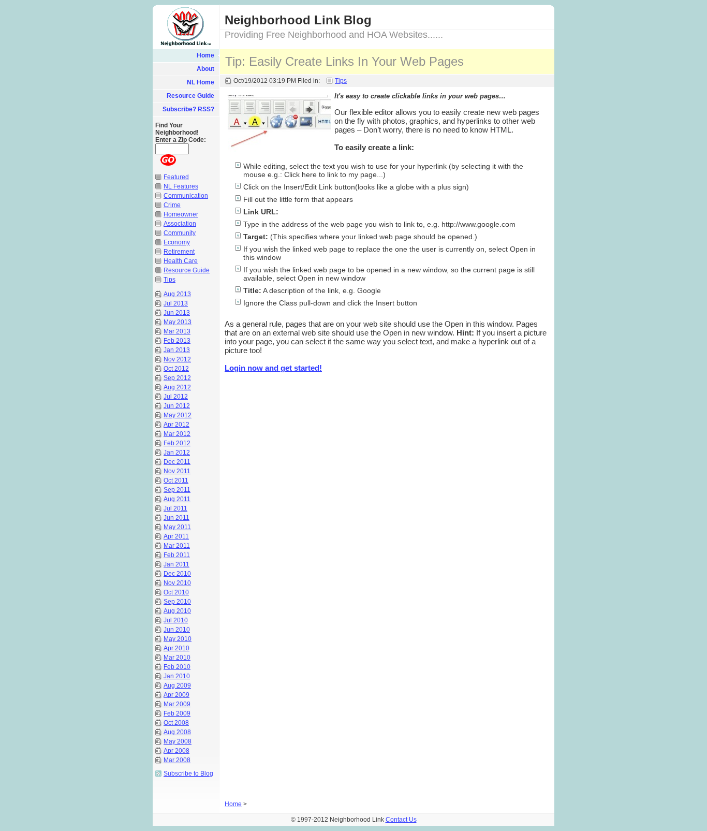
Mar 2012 (177, 434)
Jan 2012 (177, 452)
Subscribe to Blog (188, 773)
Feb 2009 (177, 713)
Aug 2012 (177, 387)
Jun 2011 (176, 517)
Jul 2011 (175, 508)
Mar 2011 (177, 545)
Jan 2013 (177, 350)
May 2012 (178, 415)
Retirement (179, 251)
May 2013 (178, 322)
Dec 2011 (177, 461)
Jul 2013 (176, 303)
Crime (172, 205)
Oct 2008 (176, 722)
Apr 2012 (176, 424)
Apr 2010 (176, 648)
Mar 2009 (177, 704)
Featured (176, 177)
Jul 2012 (176, 396)
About (205, 68)
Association (180, 223)
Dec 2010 (177, 573)
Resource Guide (190, 95)
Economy (177, 242)
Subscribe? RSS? (188, 109)
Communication (186, 195)
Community (180, 233)
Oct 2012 (176, 368)
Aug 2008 (177, 732)
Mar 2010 (177, 657)
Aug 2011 (177, 499)
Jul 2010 (176, 620)
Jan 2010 (177, 676)
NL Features (181, 186)
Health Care (181, 261)
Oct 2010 (176, 592)
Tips (341, 80)
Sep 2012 (177, 378)
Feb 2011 (177, 555)
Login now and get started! (273, 367)
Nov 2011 (177, 471)
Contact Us (401, 819)
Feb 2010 (177, 666)
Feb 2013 (177, 340)
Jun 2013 (177, 312)
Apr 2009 (176, 694)
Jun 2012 (177, 406)
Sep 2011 (177, 489)
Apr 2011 (176, 536)
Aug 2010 (177, 611)
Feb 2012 (177, 443)
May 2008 (178, 741)
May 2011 (177, 527)
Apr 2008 (176, 750)
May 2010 (178, 639)
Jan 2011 (176, 564)
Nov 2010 (177, 583)
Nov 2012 (177, 359)
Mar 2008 (177, 760)
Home (205, 55)
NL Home (200, 82)
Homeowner (181, 214)
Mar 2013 (177, 331)
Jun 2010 (177, 629)
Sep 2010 (177, 601)
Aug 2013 (177, 294)
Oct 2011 (176, 480)
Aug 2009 (177, 685)
